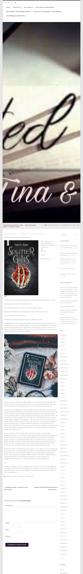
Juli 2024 (62, 426)
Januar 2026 (63, 360)
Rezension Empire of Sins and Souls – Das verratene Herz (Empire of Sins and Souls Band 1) (68, 295)
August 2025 (63, 378)
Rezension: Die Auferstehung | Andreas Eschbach (69, 312)
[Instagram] (5, 2)
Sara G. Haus (21, 476)
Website (8, 536)
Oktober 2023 (63, 459)
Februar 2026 (63, 357)
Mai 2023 (62, 477)
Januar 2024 (63, 448)
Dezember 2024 (64, 408)
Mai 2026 (62, 346)
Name (7, 523)
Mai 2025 (62, 389)
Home (8, 7)
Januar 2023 (63, 492)
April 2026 (62, 349)
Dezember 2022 (64, 495)
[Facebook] (12, 2)
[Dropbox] (15, 2)
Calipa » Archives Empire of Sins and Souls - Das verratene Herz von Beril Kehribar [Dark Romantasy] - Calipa (69, 289)
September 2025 (64, 375)
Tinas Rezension (32, 233)
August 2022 (63, 510)
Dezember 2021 (64, 539)
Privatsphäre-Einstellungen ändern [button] (18, 11)
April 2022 (62, 525)
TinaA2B (62, 300)
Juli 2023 (62, 470)
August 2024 (63, 422)
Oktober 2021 (63, 547)
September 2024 (64, 419)
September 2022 (64, 506)
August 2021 (63, 554)
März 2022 (62, 528)
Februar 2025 (63, 400)
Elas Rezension (63, 573)
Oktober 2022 (63, 503)
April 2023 (62, 481)
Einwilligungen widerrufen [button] (15, 16)
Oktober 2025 (63, 371)
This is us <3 (17, 7)
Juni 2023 (62, 473)
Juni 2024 (62, 430)
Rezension (14, 476)
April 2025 (62, 393)
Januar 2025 (63, 404)
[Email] (8, 2)
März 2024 (62, 441)
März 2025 (62, 397)
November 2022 (64, 499)
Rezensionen (28, 7)
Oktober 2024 (63, 415)
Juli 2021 (62, 558)
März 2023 (62, 484)
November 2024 (64, 411)
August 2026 (63, 335)
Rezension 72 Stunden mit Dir (67, 274)
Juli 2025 (62, 382)
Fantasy (8, 476)
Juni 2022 (62, 517)
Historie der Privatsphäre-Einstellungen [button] (47, 11)
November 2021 (64, 543)
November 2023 (64, 455)
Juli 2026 (62, 338)
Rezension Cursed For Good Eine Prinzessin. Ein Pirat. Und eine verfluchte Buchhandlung (68, 260)
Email (7, 529)
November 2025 (64, 367)
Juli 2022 (62, 514)
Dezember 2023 (64, 452)
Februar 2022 (63, 532)
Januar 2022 (63, 536)
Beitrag (62, 569)
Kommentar (9, 505)
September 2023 (64, 463)
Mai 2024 (62, 433)
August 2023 (63, 466)
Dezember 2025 (64, 364)
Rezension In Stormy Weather (67, 268)
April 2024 (62, 437)
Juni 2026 (62, 342)
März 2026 (62, 353)
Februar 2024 (63, 444)
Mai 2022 (62, 521)
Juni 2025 (62, 386)
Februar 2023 (63, 488)
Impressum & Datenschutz (45, 7)
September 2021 (64, 550)
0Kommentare (42, 233)
